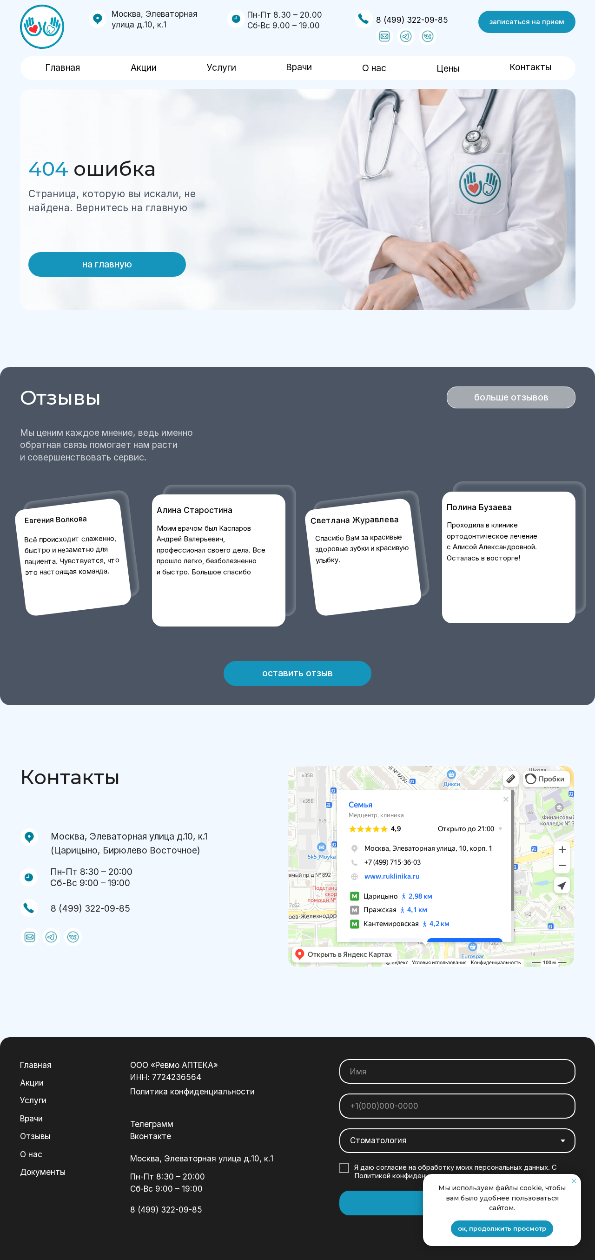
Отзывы (35, 1136)
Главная (62, 67)
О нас (374, 67)
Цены (447, 68)
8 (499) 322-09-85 (412, 20)
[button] (526, 22)
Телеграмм (151, 1124)
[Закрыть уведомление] (574, 1181)
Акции (144, 67)
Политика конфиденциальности (192, 1091)
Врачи (299, 67)
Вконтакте (150, 1136)
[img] (42, 27)
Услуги (221, 67)
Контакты (530, 67)
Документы (43, 1172)
